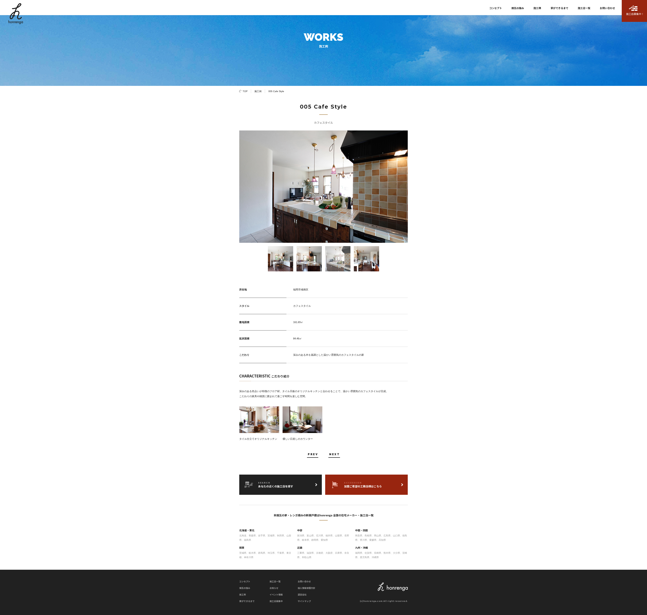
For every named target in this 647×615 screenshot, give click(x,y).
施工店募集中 (276, 601)
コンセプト (244, 581)
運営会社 (302, 594)
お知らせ (274, 588)
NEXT (334, 454)
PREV (313, 454)
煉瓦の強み (244, 588)
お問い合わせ (304, 581)
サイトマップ (304, 601)
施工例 (257, 91)
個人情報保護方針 (306, 588)
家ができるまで (247, 601)
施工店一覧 (275, 581)
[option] (323, 186)
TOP (245, 91)
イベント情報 (276, 594)
